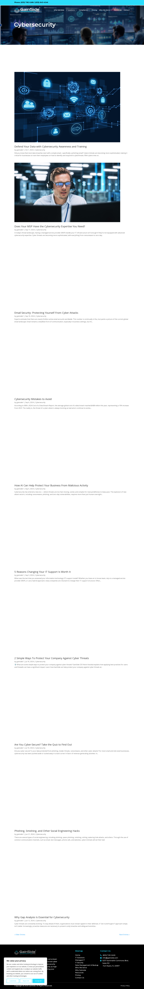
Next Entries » (124, 467)
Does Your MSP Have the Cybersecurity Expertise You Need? (49, 227)
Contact (127, 18)
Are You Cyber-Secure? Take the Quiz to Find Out (43, 404)
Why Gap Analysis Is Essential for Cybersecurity (41, 450)
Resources (118, 18)
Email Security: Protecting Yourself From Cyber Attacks (46, 289)
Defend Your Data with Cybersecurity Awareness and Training (50, 147)
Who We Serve (122, 11)
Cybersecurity (40, 151)
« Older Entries (19, 467)
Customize (13, 981)
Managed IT (80, 493)
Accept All (38, 981)
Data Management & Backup (86, 498)
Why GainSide (77, 11)
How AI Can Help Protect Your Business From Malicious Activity (51, 335)
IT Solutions (88, 11)
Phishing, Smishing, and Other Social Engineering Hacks (47, 427)
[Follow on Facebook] (32, 510)
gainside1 (20, 151)
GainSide (32, 518)
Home (77, 488)
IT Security (79, 495)
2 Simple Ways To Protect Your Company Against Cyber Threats (51, 381)
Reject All (26, 981)
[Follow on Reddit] (36, 510)
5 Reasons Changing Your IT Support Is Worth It (42, 358)
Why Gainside (80, 503)
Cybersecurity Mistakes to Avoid (33, 312)
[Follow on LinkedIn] (20, 510)
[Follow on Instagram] (28, 510)
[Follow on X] (16, 510)
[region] (25, 971)
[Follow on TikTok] (24, 510)
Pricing (112, 11)
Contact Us (79, 510)
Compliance (101, 11)
